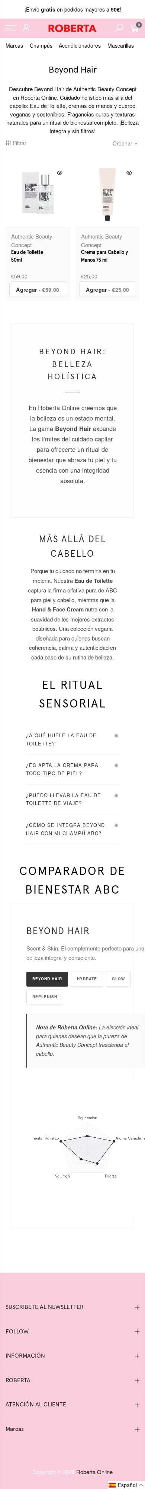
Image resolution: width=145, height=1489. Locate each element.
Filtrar (19, 143)
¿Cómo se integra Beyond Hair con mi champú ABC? (65, 829)
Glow (118, 978)
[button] (126, 1485)
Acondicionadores (80, 45)
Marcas (14, 45)
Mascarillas (120, 45)
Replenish (44, 996)
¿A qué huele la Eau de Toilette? (61, 739)
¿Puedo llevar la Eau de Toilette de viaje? (63, 799)
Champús (41, 45)
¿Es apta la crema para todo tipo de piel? (62, 769)
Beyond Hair (47, 978)
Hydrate (87, 978)
